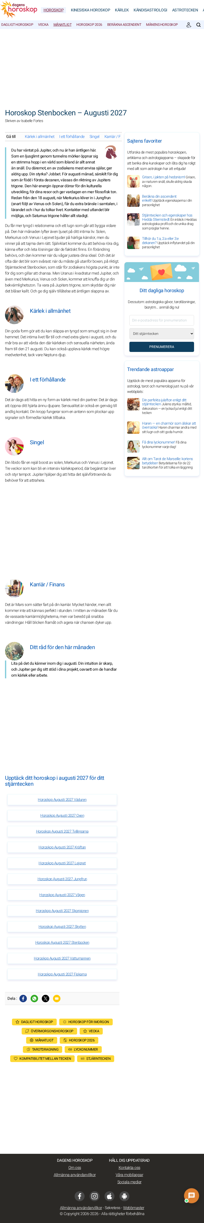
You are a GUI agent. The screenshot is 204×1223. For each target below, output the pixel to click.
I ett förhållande (72, 137)
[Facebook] (23, 999)
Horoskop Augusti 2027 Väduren (62, 799)
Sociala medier (129, 1182)
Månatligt (62, 24)
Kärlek (122, 10)
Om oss (74, 1168)
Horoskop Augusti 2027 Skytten (62, 926)
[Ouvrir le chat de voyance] (192, 1196)
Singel (95, 137)
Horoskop (53, 10)
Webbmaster (133, 1208)
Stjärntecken (98, 1058)
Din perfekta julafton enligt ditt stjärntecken (167, 406)
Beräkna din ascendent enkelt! (167, 201)
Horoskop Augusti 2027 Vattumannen (62, 958)
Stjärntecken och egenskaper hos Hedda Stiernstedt (169, 222)
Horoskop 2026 (89, 24)
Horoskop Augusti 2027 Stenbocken (62, 942)
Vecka (43, 24)
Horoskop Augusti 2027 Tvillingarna (62, 831)
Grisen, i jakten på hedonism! (169, 181)
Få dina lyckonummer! (164, 444)
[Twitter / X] (46, 999)
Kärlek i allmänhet (39, 137)
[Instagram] (95, 1196)
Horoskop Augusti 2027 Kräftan (62, 847)
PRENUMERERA (161, 346)
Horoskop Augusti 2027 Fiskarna (62, 974)
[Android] (124, 1196)
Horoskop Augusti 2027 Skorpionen (62, 910)
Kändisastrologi (150, 10)
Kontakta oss (129, 1168)
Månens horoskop (162, 24)
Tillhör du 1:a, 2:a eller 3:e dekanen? (168, 243)
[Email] (57, 999)
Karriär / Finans (117, 137)
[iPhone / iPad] (109, 1196)
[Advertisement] (102, 66)
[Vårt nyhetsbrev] (189, 25)
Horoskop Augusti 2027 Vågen (62, 895)
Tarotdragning (45, 1049)
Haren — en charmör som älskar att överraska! (169, 428)
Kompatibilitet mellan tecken (45, 1058)
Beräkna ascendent (124, 24)
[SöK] (199, 25)
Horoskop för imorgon (88, 1022)
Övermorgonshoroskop (52, 1031)
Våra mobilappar (129, 1175)
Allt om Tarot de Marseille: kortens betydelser (167, 463)
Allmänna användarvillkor (75, 1175)
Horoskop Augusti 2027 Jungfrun (62, 879)
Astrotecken (185, 10)
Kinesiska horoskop (90, 10)
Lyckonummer (86, 1049)
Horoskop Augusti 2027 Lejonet (62, 863)
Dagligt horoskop (17, 24)
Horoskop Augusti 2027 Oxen (62, 815)
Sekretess (112, 1208)
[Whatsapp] (34, 999)
